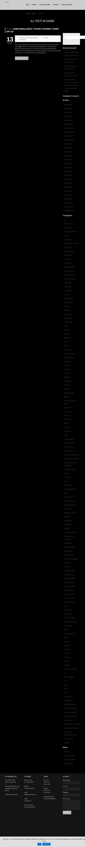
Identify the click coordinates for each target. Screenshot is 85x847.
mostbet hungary (69, 547)
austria (66, 342)
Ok (39, 844)
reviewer (66, 665)
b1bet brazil (67, 381)
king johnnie (68, 509)
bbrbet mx (67, 397)
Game (66, 493)
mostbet (66, 528)
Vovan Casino (68, 720)
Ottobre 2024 (68, 136)
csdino (66, 481)
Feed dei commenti (70, 759)
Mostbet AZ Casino (70, 532)
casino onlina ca (69, 447)
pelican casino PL (69, 602)
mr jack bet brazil (69, 582)
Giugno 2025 (68, 104)
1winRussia (67, 255)
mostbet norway (69, 555)
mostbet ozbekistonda (71, 559)
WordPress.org (68, 763)
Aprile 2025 (67, 112)
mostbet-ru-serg (69, 574)
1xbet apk (67, 259)
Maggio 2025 (68, 108)
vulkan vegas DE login (71, 728)
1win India (67, 239)
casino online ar (69, 451)
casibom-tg (67, 431)
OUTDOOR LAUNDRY (44, 5)
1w (65, 220)
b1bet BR (67, 377)
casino (46, 37)
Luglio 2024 (67, 148)
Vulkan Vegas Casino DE (72, 724)
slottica (66, 692)
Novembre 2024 (69, 132)
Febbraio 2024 (68, 167)
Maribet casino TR (69, 513)
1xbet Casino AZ (69, 271)
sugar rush (67, 696)
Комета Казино (69, 739)
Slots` (66, 688)
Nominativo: (67, 780)
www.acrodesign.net (30, 807)
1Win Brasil (67, 228)
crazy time (67, 477)
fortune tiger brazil (69, 489)
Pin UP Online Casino (70, 622)
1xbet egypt (67, 283)
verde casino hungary (70, 708)
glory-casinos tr (69, 497)
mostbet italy (68, 551)
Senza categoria (69, 677)
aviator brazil (68, 349)
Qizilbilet (67, 653)
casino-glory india (69, 469)
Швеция (66, 743)
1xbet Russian (68, 318)
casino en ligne (68, 439)
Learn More (21, 58)
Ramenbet (67, 657)
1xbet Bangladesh (69, 267)
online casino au (69, 590)
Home (27, 5)
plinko (66, 637)
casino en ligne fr (69, 443)
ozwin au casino (69, 598)
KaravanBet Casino (70, 501)
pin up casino (68, 614)
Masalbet (67, 516)
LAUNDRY (34, 5)
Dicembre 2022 (68, 207)
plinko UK (67, 645)
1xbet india (67, 287)
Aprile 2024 (67, 159)
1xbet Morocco (68, 302)
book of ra (67, 415)
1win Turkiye (68, 247)
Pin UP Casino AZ (69, 618)
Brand (66, 423)
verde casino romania (70, 716)
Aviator (66, 345)
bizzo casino (68, 411)
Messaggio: (66, 798)
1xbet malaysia (68, 298)
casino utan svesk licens (71, 459)
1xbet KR (67, 294)
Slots (65, 685)
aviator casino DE (69, 353)
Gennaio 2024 (68, 171)
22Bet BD (67, 330)
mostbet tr (67, 563)
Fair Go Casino (68, 485)
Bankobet (67, 385)
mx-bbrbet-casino (69, 586)
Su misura (55, 5)
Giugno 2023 (68, 183)
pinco (66, 629)
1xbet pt (66, 306)
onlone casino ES (69, 594)
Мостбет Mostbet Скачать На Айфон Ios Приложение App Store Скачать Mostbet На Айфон (71, 85)
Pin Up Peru (68, 626)
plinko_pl (67, 649)
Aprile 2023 (67, 191)
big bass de (67, 407)
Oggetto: (66, 792)
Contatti (41, 13)
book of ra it (68, 419)
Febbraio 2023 (68, 199)
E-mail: (65, 786)
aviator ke (67, 365)
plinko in (66, 641)
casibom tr (67, 427)
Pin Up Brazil (68, 610)
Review (66, 661)
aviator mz (67, 369)
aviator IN (67, 361)
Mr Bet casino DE (69, 578)
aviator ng (67, 373)
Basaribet (67, 389)
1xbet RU (67, 310)
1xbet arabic (68, 263)
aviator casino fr (69, 357)
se (65, 673)
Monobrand (67, 524)
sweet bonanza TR (70, 704)
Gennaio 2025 (68, 124)
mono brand (67, 520)
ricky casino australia (70, 669)
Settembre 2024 (69, 140)
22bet (66, 326)
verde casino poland (70, 712)
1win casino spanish (70, 231)
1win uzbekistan (69, 251)
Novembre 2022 (69, 211)
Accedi (66, 752)
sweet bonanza (68, 700)
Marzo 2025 (67, 116)
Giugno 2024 (68, 152)
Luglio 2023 (67, 179)
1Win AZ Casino (69, 224)
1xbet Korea (68, 290)
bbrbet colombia (69, 393)
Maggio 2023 (68, 187)
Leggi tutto (46, 844)
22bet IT (66, 334)
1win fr (66, 235)
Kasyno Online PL (69, 505)
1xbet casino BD (69, 275)
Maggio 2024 (68, 155)
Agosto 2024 (68, 144)
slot (65, 681)
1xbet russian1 (68, 322)
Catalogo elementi (66, 5)
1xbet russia (68, 314)
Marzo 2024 (67, 163)
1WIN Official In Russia (71, 243)
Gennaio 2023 (68, 203)
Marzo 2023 (67, 195)
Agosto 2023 (68, 175)
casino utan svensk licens (72, 455)
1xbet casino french (70, 279)
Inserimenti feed (69, 756)
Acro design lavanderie (31, 37)
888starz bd (67, 338)
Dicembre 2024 (68, 128)
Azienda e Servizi (31, 13)
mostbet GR (68, 543)
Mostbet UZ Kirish (69, 570)
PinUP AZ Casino (69, 633)
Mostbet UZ (67, 567)
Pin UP (66, 606)
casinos (66, 473)
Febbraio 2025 (68, 120)
